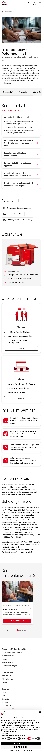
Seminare (8, 12)
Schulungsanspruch (8, 662)
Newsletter (6, 699)
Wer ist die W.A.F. (8, 676)
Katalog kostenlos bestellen (12, 653)
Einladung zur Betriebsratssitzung (19, 208)
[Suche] (28, 3)
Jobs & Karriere (7, 679)
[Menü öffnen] (40, 3)
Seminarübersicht (8, 656)
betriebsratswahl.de (9, 709)
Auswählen (21, 348)
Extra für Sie (36, 92)
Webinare (5, 659)
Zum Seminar (16, 621)
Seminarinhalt (8, 92)
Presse (4, 682)
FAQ (3, 696)
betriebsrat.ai (6, 706)
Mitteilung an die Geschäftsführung (19, 220)
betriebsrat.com (7, 702)
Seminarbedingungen (9, 666)
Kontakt (4, 692)
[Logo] (4, 3)
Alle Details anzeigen (11, 110)
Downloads (23, 92)
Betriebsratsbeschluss (15, 214)
